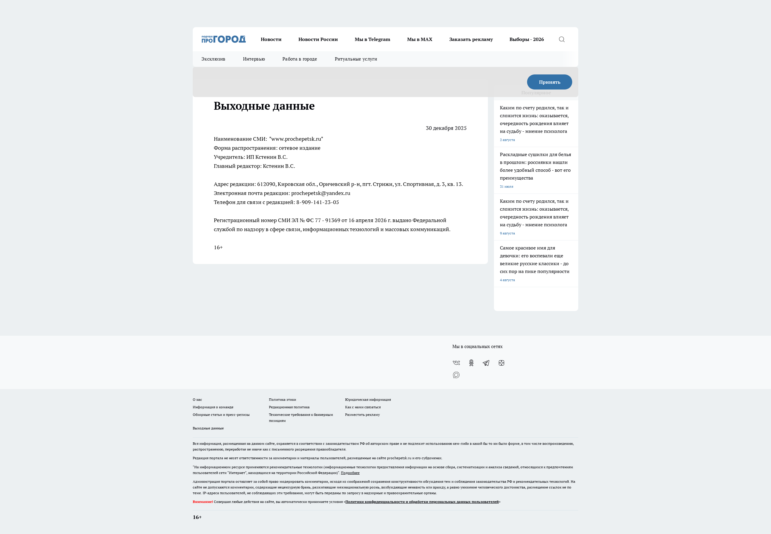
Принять (549, 82)
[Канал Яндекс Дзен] (501, 363)
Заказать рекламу (471, 39)
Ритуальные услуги (356, 59)
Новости (271, 39)
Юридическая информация (368, 399)
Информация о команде (213, 407)
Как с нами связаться (363, 407)
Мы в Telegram (372, 39)
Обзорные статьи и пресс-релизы (221, 414)
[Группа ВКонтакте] (456, 363)
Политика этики (282, 399)
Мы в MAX (419, 39)
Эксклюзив (213, 59)
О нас (197, 399)
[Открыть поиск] (562, 39)
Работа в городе (299, 59)
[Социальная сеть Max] (456, 375)
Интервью (254, 59)
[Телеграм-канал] (486, 363)
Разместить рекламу (362, 414)
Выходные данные (208, 428)
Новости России (318, 39)
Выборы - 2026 (527, 39)
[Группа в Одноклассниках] (471, 363)
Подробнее (350, 472)
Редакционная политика (289, 407)
